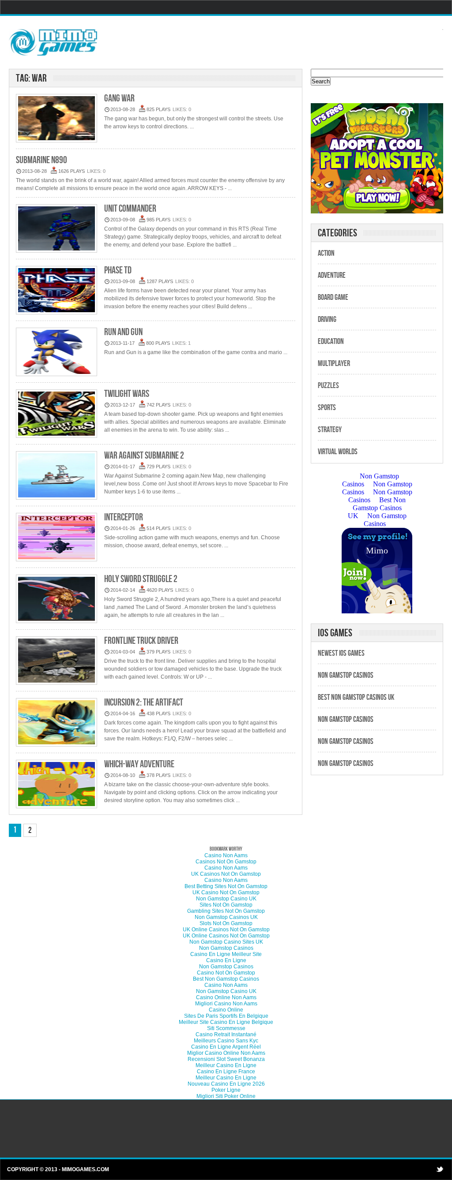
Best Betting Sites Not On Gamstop (226, 886)
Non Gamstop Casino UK (226, 899)
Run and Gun (123, 332)
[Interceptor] (56, 538)
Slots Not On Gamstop (226, 923)
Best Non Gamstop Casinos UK (356, 697)
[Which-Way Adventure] (56, 785)
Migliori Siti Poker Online (226, 1096)
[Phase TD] (56, 291)
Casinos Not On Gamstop (226, 862)
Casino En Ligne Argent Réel (226, 1047)
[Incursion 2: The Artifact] (56, 723)
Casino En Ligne (226, 960)
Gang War (119, 99)
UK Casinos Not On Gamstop (226, 874)
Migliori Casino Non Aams (226, 1004)
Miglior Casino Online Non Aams (226, 1053)
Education (331, 341)
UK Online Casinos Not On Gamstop (226, 929)
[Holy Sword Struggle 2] (56, 599)
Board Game (333, 297)
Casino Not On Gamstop (226, 973)
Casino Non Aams (226, 855)
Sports (327, 407)
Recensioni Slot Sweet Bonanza (226, 1059)
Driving (327, 319)
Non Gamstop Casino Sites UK (226, 942)
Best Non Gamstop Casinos (226, 979)
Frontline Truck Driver (141, 641)
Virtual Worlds (338, 451)
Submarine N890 (41, 160)
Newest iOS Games (341, 653)
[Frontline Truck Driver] (56, 661)
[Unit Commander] (56, 229)
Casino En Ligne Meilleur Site (226, 954)
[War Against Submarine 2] (56, 476)
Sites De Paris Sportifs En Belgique (226, 1016)
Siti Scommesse (226, 1028)
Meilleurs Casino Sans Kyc (226, 1041)
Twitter (439, 1169)
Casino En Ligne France (226, 1071)
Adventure (332, 275)
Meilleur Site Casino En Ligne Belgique (226, 1022)
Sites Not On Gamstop (226, 905)
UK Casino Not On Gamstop (226, 892)
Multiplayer (334, 363)
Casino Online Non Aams (226, 997)
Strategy (330, 429)
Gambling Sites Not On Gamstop (226, 911)
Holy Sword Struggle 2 (140, 579)
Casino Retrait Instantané (226, 1034)
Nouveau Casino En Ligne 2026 (226, 1084)
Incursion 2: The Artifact (143, 703)
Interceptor (123, 517)
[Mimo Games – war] (53, 42)
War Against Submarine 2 (144, 456)
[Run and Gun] (56, 352)
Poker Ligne (226, 1090)
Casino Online (226, 1010)
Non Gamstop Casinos (345, 675)
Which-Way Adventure (139, 764)
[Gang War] (56, 119)
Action (326, 253)
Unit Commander (130, 209)
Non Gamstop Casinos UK (226, 917)
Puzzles (328, 385)
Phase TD (118, 270)
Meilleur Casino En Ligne (226, 1065)
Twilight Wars (126, 394)
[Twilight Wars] (56, 414)
